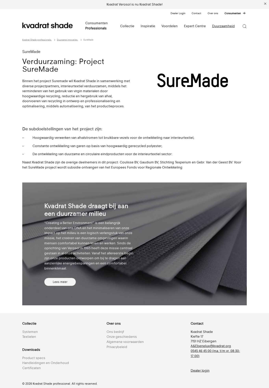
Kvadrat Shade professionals (37, 40)
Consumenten (232, 13)
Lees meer (60, 281)
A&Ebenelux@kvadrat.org (211, 346)
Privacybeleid (117, 347)
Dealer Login (178, 13)
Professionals (96, 28)
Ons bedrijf (115, 332)
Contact (196, 13)
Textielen (29, 337)
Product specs (33, 358)
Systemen (30, 332)
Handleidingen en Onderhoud (45, 363)
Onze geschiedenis (122, 337)
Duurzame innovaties (67, 40)
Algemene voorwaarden (125, 342)
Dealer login (200, 370)
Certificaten (31, 368)
